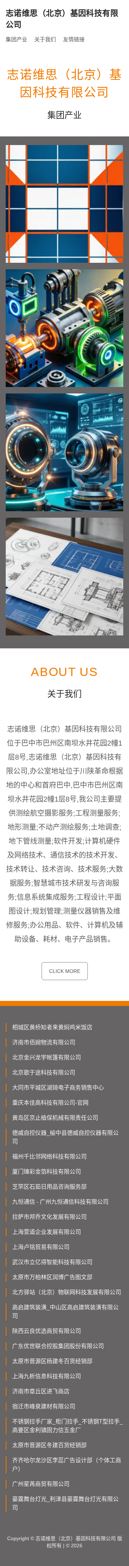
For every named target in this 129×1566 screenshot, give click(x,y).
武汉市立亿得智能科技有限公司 (52, 1262)
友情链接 (74, 39)
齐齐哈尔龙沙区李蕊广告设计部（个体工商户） (66, 1464)
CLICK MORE (64, 971)
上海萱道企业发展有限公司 (46, 1232)
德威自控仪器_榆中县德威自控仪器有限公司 (65, 1137)
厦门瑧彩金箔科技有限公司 (46, 1172)
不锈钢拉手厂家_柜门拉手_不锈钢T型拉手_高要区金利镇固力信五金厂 (67, 1425)
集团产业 (16, 39)
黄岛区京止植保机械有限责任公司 (55, 1118)
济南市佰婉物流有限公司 (43, 1042)
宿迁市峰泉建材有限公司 (43, 1406)
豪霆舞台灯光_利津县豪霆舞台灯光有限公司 (65, 1503)
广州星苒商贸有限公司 (41, 1484)
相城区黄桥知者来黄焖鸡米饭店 (52, 1027)
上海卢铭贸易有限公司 (41, 1247)
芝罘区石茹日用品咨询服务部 (49, 1187)
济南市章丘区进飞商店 (41, 1391)
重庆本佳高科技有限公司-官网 (50, 1103)
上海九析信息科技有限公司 (46, 1376)
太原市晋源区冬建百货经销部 (49, 1445)
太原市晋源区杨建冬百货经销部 (52, 1361)
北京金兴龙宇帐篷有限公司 (46, 1057)
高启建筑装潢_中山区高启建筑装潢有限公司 (65, 1311)
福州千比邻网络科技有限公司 (49, 1156)
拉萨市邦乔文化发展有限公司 (49, 1217)
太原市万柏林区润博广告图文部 (52, 1277)
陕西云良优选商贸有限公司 (46, 1331)
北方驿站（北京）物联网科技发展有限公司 (66, 1292)
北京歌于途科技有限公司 (43, 1072)
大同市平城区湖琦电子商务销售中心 (58, 1088)
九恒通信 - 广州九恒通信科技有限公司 (60, 1202)
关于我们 (45, 39)
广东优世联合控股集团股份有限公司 (58, 1346)
